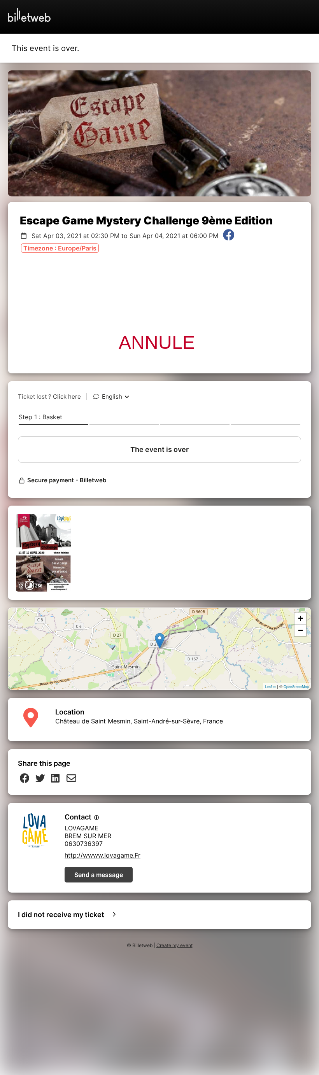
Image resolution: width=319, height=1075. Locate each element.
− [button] (300, 630)
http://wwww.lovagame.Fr (102, 855)
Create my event (174, 945)
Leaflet (270, 686)
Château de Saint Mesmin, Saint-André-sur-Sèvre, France (139, 721)
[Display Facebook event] (228, 235)
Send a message (98, 875)
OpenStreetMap (296, 686)
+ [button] (300, 618)
